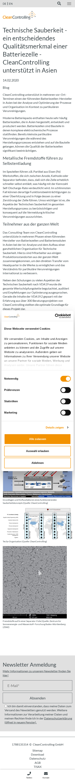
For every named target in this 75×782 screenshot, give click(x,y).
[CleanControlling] (19, 16)
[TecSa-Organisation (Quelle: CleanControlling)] (37, 523)
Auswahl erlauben (37, 451)
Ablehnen (37, 462)
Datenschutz (37, 758)
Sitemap (37, 750)
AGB (38, 762)
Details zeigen (55, 427)
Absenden (38, 698)
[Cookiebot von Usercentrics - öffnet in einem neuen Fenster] (55, 316)
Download (37, 754)
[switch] (65, 390)
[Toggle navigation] (69, 4)
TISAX (38, 766)
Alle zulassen (37, 439)
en (11, 3)
